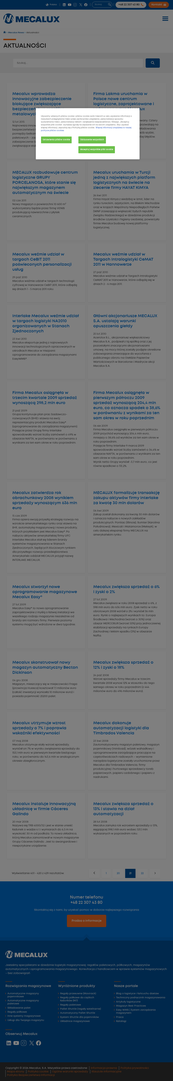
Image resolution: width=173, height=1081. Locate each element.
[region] (88, 133)
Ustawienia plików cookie (56, 140)
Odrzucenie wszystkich (92, 140)
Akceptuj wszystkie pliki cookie (96, 149)
